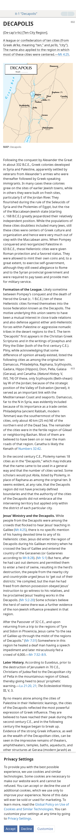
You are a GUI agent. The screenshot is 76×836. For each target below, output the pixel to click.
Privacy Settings (19, 818)
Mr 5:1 (41, 558)
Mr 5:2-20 (27, 600)
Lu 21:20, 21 (27, 686)
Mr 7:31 (30, 640)
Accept (11, 829)
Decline (26, 829)
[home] (6, 5)
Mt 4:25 (63, 54)
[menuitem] (6, 5)
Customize (45, 829)
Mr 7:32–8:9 (37, 654)
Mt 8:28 (28, 558)
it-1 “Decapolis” (26, 14)
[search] (71, 5)
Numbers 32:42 (29, 448)
